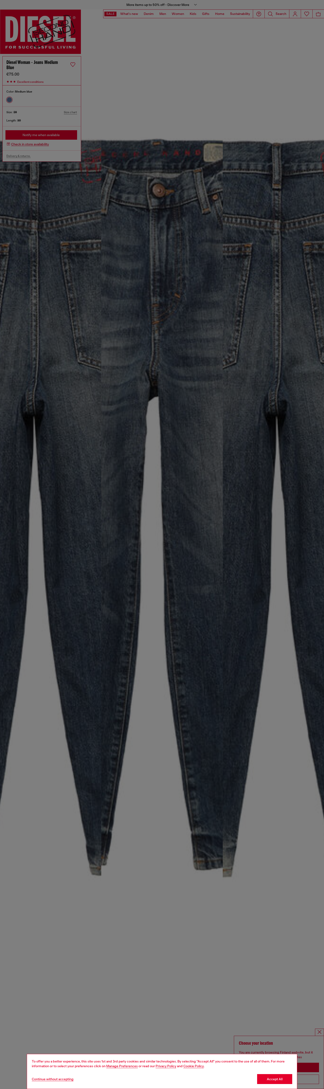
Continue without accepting (53, 1079)
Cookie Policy (193, 1066)
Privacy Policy (166, 1066)
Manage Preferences (122, 1066)
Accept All (274, 1079)
